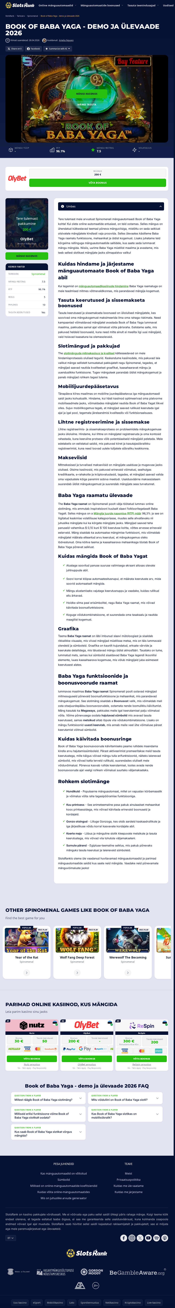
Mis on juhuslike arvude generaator (64, 1198)
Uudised (168, 5)
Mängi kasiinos (87, 93)
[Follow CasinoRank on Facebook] (123, 1238)
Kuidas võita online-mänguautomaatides (63, 1192)
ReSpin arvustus (141, 1064)
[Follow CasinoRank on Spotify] (156, 1238)
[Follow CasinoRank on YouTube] (148, 1238)
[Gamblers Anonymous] (80, 1285)
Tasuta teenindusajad (141, 5)
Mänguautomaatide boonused (100, 5)
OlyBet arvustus (87, 1064)
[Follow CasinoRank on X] (140, 1238)
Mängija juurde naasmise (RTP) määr (117, 513)
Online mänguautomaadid (56, 5)
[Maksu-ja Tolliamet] (19, 1271)
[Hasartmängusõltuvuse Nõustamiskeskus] (55, 1271)
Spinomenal (38, 274)
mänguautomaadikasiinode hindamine (104, 286)
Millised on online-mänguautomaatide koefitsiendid (63, 1186)
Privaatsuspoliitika (128, 1180)
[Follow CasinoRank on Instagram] (132, 1238)
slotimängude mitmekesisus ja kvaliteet (89, 353)
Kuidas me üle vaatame (129, 1186)
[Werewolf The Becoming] (128, 952)
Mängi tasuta (86, 104)
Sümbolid (64, 1180)
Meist (128, 1173)
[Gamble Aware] (138, 1271)
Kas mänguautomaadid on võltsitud (64, 1173)
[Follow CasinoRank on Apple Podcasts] (164, 1238)
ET (9, 1238)
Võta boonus (98, 182)
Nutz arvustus (32, 1064)
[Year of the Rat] (27, 952)
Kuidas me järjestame (129, 1192)
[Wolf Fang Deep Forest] (77, 952)
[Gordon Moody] (92, 1271)
